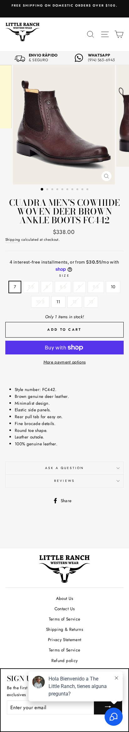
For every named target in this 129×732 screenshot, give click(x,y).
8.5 (63, 287)
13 (91, 302)
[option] (64, 5)
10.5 (40, 302)
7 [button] (73, 189)
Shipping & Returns (64, 629)
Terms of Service (64, 619)
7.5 (31, 287)
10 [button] (88, 189)
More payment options (65, 362)
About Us (64, 598)
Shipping (12, 239)
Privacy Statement (64, 639)
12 (74, 302)
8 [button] (78, 189)
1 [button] (42, 189)
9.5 (96, 287)
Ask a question (64, 468)
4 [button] (57, 189)
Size (64, 275)
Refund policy (64, 660)
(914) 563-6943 (101, 60)
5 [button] (62, 189)
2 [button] (47, 189)
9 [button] (83, 189)
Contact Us (64, 609)
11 (58, 302)
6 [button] (68, 189)
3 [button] (52, 189)
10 (113, 287)
